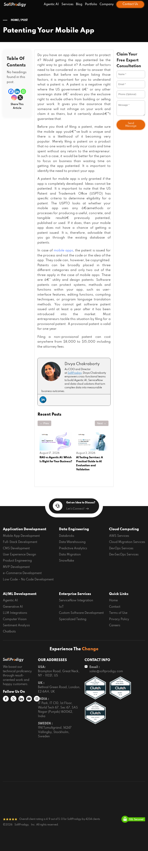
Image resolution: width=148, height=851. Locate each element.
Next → (101, 423)
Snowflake (66, 560)
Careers (114, 625)
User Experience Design (19, 554)
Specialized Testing (72, 619)
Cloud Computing (124, 529)
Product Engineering (17, 560)
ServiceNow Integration (76, 600)
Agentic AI (51, 4)
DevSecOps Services (124, 554)
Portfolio (91, 4)
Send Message (130, 124)
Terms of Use (118, 613)
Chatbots (9, 631)
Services (67, 4)
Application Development (24, 529)
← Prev (44, 423)
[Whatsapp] (23, 91)
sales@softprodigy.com (106, 671)
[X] (20, 97)
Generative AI (13, 606)
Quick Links (118, 594)
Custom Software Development (81, 613)
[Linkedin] (17, 91)
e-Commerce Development (22, 573)
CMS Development (16, 548)
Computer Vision (15, 619)
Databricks (66, 536)
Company (107, 4)
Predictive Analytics (73, 548)
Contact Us (130, 4)
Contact (114, 606)
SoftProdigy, (21, 825)
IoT (61, 606)
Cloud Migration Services (127, 542)
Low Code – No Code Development (28, 579)
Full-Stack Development (20, 542)
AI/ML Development (19, 594)
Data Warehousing (72, 542)
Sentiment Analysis (16, 625)
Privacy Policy (119, 619)
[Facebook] (11, 91)
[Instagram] (14, 97)
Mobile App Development (21, 536)
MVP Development (16, 567)
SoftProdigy (75, 373)
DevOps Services (121, 548)
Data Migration (70, 554)
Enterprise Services (75, 594)
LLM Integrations (15, 613)
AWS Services (119, 536)
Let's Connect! (75, 508)
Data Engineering (74, 529)
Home (113, 600)
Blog (79, 4)
